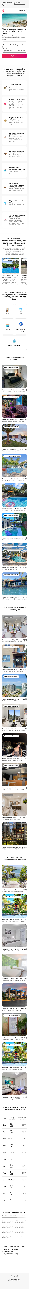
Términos (18, 1281)
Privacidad (11, 1281)
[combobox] (14, 45)
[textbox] (8, 51)
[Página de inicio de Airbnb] (3, 10)
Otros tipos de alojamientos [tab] (9, 1216)
